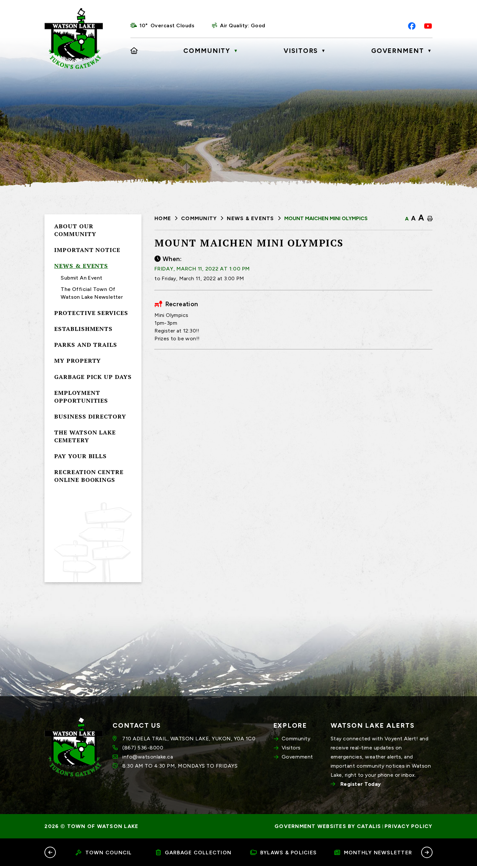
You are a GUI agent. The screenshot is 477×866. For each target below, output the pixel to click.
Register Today (360, 784)
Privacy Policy (409, 826)
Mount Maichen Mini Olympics (326, 218)
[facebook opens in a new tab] (412, 26)
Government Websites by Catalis (328, 826)
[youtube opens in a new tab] (428, 26)
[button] (50, 852)
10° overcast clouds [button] (167, 25)
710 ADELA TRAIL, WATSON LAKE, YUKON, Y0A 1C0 (188, 738)
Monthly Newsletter (378, 852)
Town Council (108, 852)
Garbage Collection (198, 852)
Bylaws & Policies (288, 852)
